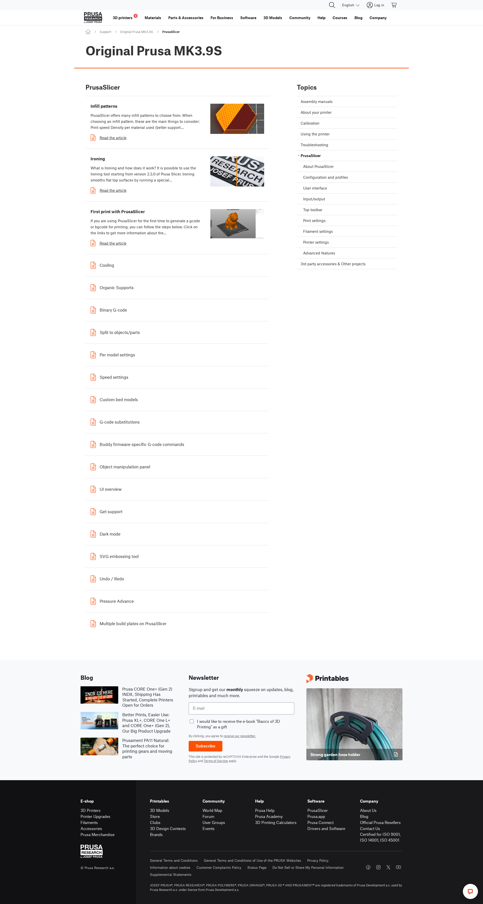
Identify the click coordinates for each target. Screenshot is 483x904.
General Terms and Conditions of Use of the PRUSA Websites (252, 860)
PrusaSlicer (317, 810)
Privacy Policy (318, 860)
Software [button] (248, 17)
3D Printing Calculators (276, 822)
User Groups (214, 822)
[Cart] (394, 5)
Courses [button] (340, 17)
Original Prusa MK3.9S (136, 32)
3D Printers (90, 810)
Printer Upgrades (95, 816)
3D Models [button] (272, 17)
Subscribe (205, 746)
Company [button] (378, 17)
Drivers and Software (326, 828)
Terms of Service (216, 761)
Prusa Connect (320, 822)
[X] (388, 867)
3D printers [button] (125, 17)
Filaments (89, 822)
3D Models (159, 810)
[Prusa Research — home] (93, 17)
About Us (368, 810)
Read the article (113, 137)
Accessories (91, 828)
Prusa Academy (269, 816)
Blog (364, 816)
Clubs (155, 822)
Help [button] (321, 17)
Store (155, 816)
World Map (212, 810)
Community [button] (299, 17)
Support (105, 32)
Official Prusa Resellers (380, 822)
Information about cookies (170, 867)
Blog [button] (358, 17)
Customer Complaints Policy (218, 867)
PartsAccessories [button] (186, 17)
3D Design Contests (168, 828)
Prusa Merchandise (97, 834)
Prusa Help (264, 810)
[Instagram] (378, 867)
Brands (156, 834)
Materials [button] (153, 17)
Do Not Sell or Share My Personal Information (308, 867)
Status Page (256, 867)
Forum (208, 816)
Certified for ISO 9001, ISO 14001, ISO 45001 (380, 837)
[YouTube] (398, 867)
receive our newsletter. (240, 736)
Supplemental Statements (170, 874)
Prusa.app (316, 816)
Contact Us (370, 828)
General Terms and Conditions (174, 860)
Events (209, 828)
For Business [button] (222, 17)
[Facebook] (368, 867)
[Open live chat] (470, 891)
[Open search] (332, 5)
